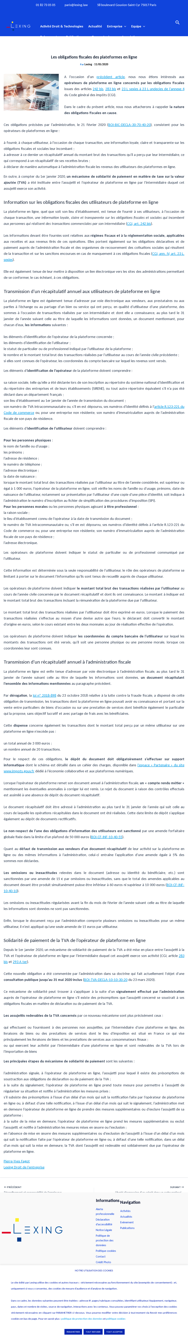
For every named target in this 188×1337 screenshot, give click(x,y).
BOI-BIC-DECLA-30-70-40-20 (129, 124)
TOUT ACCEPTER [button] (114, 1331)
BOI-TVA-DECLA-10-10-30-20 (105, 979)
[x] (94, 11)
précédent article (111, 77)
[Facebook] (80, 11)
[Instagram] (87, 11)
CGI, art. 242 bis (139, 223)
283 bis (110, 89)
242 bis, (98, 89)
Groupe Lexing (102, 37)
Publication (74, 37)
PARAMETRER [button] (73, 1331)
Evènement (48, 37)
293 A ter (20, 962)
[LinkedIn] (108, 11)
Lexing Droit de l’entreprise (24, 1167)
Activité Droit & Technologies (61, 26)
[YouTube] (101, 11)
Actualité (95, 26)
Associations (131, 37)
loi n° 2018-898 (44, 695)
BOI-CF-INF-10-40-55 (106, 837)
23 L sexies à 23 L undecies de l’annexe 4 (153, 89)
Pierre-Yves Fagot (17, 1161)
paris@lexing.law (76, 5)
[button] (124, 26)
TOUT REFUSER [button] (93, 1331)
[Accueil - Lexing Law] (45, 1230)
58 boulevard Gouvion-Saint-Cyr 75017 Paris (126, 5)
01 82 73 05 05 (45, 5)
